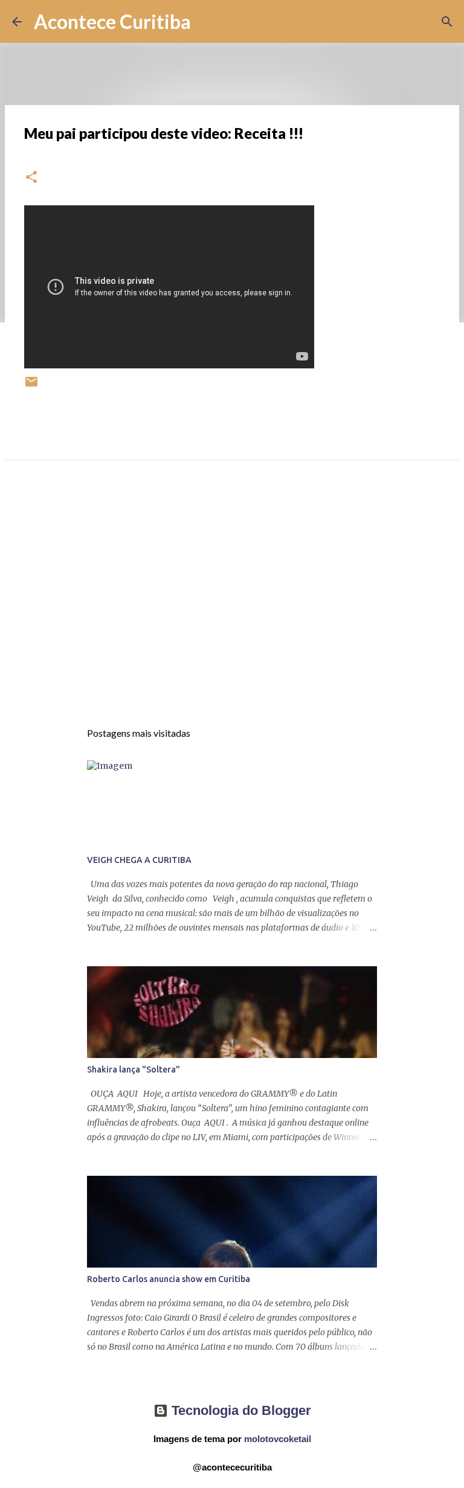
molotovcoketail (277, 1439)
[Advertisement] (232, 601)
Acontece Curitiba (112, 21)
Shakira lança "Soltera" (133, 1069)
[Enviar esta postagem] (31, 386)
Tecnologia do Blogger (239, 1410)
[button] (31, 178)
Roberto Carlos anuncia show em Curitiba (168, 1279)
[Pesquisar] (208, 21)
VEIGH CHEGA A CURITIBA (139, 860)
